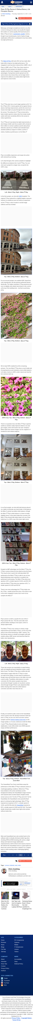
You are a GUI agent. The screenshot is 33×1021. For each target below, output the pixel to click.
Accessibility (18, 959)
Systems (16, 942)
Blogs (2, 947)
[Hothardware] (16, 2)
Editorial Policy (18, 963)
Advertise (3, 961)
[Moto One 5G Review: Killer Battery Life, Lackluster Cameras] (5, 895)
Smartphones (19, 6)
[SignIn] (3, 2)
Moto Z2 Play (7, 61)
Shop (15, 961)
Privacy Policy (5, 968)
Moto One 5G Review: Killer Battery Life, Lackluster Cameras (5, 905)
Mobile (9, 6)
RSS (5, 985)
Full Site (3, 949)
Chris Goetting (14, 869)
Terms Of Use (16, 1020)
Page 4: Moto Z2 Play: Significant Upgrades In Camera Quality (17, 24)
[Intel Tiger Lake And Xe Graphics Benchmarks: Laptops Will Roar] (15, 895)
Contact (3, 966)
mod (16, 865)
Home (2, 940)
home (3, 6)
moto (19, 865)
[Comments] (16, 18)
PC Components (19, 940)
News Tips (4, 963)
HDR (20, 196)
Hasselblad (20, 805)
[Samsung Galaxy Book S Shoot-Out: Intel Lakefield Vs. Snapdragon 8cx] (26, 895)
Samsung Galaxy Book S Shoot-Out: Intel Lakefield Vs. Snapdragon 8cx (27, 905)
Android (12, 865)
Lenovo (7, 865)
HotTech (3, 970)
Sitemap (3, 951)
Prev (4, 855)
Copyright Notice (26, 1018)
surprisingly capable (19, 34)
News (2, 944)
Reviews (3, 942)
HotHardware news (24, 883)
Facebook (7, 980)
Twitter (6, 978)
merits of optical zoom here (18, 719)
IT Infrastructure (18, 947)
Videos (16, 951)
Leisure (16, 949)
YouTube (6, 983)
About (2, 959)
